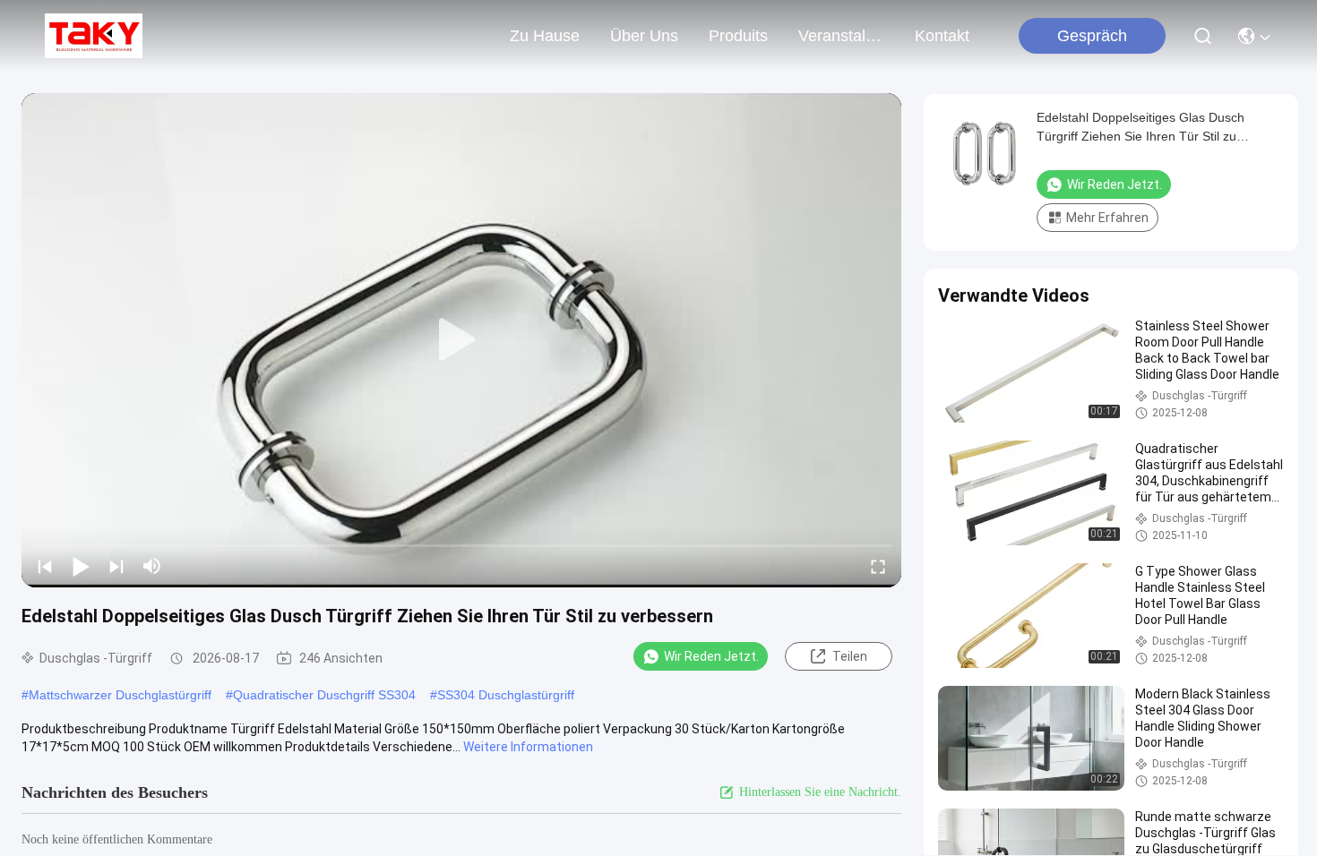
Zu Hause (545, 36)
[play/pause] (81, 565)
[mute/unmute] (152, 565)
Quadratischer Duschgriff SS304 (324, 695)
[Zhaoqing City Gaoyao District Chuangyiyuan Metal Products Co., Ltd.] (93, 35)
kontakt (942, 36)
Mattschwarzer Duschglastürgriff (120, 695)
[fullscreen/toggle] (878, 565)
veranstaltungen (841, 36)
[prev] (45, 565)
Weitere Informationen (528, 747)
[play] (461, 340)
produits (738, 36)
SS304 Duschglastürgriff (505, 695)
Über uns (644, 36)
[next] (116, 565)
